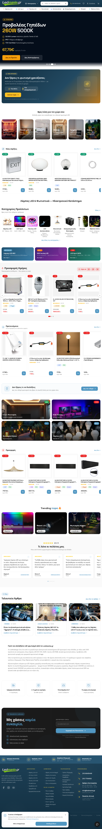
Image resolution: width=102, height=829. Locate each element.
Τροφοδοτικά (32, 789)
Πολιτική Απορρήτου (80, 737)
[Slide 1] (47, 64)
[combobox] (54, 4)
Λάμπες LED (8, 9)
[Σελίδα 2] (51, 316)
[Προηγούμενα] (2, 295)
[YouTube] (14, 788)
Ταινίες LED (32, 9)
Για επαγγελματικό (30, 89)
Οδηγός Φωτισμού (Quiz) (51, 805)
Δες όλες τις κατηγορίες (50, 240)
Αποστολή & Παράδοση (65, 776)
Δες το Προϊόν (11, 58)
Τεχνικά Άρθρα (50, 796)
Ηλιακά (83, 9)
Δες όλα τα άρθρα (92, 599)
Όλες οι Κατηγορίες (51, 783)
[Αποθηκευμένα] (83, 3)
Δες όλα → (97, 149)
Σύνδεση (92, 3)
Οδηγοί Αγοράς (50, 793)
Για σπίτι (14, 89)
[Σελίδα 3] (53, 316)
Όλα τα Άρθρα (49, 791)
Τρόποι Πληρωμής (67, 772)
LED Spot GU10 (33, 775)
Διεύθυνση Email (62, 719)
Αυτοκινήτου (57, 9)
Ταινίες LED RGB (33, 780)
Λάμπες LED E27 (33, 772)
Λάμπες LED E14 (33, 778)
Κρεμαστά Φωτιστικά (34, 791)
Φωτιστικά (44, 9)
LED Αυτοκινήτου (50, 780)
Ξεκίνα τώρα (11, 95)
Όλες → (97, 210)
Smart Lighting (50, 802)
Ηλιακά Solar (32, 783)
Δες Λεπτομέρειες (32, 58)
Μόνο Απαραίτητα (19, 824)
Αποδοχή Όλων (51, 824)
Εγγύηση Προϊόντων (68, 784)
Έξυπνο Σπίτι (95, 9)
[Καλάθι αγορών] (98, 4)
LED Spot (21, 9)
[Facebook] (4, 788)
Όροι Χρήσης (66, 790)
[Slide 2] (49, 64)
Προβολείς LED (33, 786)
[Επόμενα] (100, 295)
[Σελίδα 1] (49, 316)
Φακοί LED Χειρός (50, 778)
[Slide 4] (55, 64)
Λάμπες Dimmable (51, 775)
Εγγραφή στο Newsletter (74, 731)
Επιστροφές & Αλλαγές (66, 781)
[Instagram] (9, 788)
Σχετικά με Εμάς (66, 787)
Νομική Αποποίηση (67, 795)
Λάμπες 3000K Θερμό (52, 772)
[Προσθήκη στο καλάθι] (23, 190)
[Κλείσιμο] (65, 814)
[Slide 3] (52, 64)
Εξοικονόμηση (49, 799)
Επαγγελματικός (70, 9)
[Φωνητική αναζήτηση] (65, 3)
